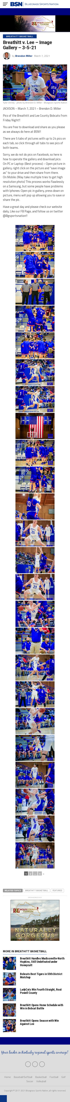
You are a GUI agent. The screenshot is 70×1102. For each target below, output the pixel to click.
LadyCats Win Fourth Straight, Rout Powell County (41, 991)
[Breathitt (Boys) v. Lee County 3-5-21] (35, 238)
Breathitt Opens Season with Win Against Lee (39, 1022)
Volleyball (41, 1081)
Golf (63, 1077)
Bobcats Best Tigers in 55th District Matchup (41, 975)
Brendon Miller (23, 56)
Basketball (41, 1077)
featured (57, 890)
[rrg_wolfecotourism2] (35, 940)
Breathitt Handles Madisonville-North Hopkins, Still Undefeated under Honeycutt (42, 962)
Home (7, 1077)
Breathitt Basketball (36, 890)
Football (54, 1077)
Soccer (29, 1081)
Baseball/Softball (23, 1077)
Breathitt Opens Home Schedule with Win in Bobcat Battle (41, 1006)
